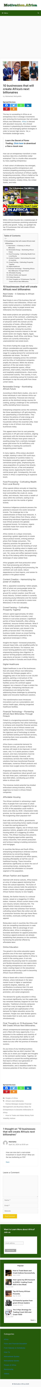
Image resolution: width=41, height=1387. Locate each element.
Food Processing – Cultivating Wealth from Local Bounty (22, 255)
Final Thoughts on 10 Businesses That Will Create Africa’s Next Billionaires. (22, 280)
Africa (24, 121)
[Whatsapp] (20, 105)
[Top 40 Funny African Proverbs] (8, 1296)
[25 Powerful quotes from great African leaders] (8, 1305)
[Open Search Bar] (38, 13)
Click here (18, 143)
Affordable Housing (15, 273)
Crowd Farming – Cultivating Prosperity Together (21, 263)
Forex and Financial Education (15, 1344)
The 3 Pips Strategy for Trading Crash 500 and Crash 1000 (22, 1312)
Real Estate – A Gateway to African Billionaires (19, 246)
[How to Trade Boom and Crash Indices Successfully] (8, 1275)
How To (7, 1352)
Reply (7, 1162)
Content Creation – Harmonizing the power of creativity (22, 259)
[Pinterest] (6, 109)
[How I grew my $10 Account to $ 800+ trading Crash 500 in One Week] (8, 1285)
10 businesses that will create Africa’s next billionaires (20, 242)
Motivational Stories (11, 1361)
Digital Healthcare (14, 266)
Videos (6, 1374)
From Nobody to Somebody (14, 1348)
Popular (20, 1266)
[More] (13, 109)
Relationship (8, 1369)
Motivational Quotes (11, 1356)
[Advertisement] (20, 36)
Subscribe (8, 1238)
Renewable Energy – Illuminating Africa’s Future (21, 251)
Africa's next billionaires (15, 1101)
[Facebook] (6, 105)
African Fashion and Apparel (18, 275)
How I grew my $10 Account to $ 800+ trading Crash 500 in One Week (24, 1282)
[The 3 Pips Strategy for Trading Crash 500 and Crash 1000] (8, 1314)
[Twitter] (13, 105)
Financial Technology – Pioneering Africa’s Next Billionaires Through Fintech (21, 269)
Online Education (14, 277)
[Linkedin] (28, 105)
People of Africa (12, 1098)
